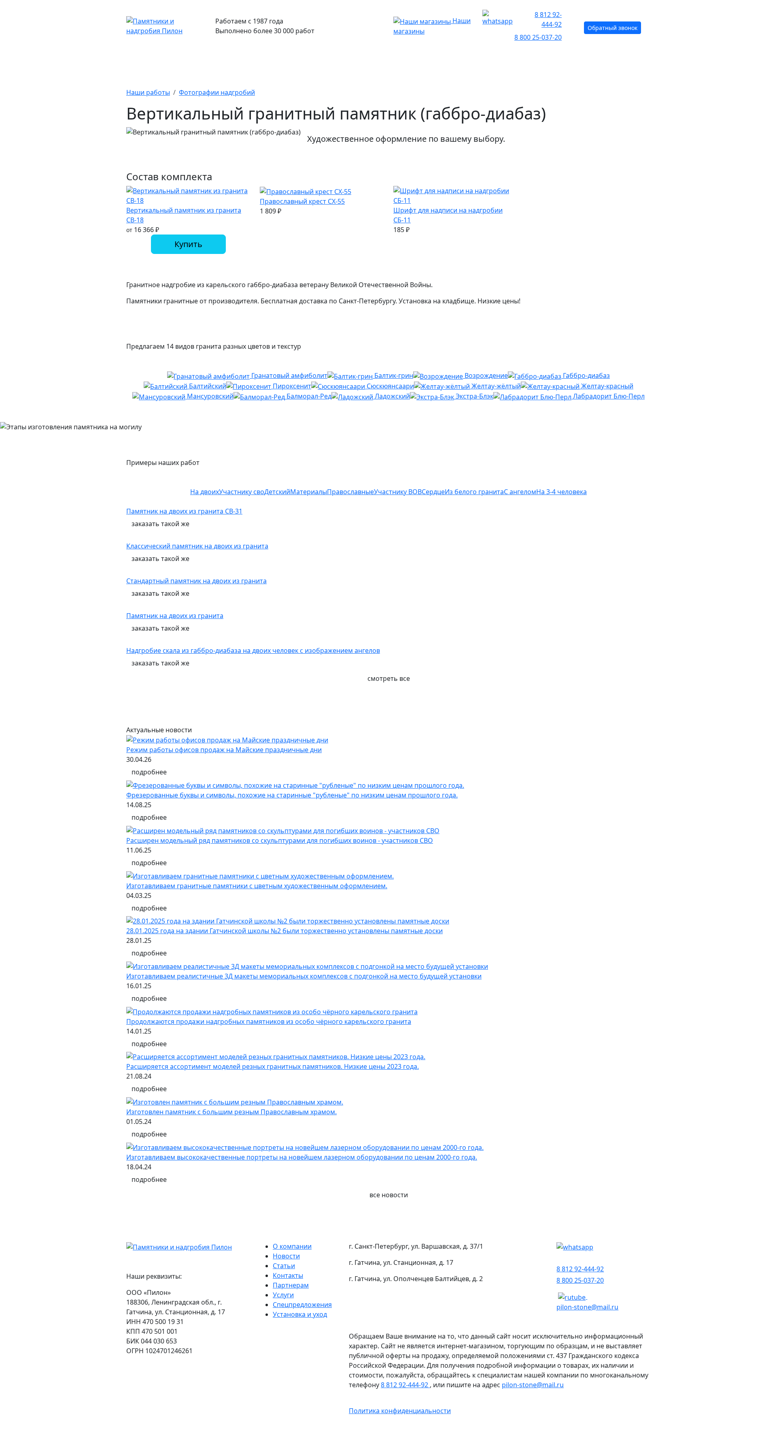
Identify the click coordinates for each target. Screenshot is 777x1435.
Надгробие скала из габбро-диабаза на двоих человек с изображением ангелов (253, 650)
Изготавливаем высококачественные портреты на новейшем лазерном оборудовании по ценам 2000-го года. (301, 1157)
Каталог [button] (142, 63)
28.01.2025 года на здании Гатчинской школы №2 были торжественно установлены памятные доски (284, 930)
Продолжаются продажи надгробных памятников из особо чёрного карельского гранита (268, 1021)
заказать (160, 523)
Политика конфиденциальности (400, 1410)
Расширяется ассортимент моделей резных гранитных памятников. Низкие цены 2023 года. (272, 1066)
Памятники (217, 63)
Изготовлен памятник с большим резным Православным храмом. (231, 1111)
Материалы (362, 63)
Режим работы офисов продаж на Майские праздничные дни (224, 749)
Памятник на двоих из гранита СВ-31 (184, 511)
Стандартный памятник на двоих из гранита (196, 580)
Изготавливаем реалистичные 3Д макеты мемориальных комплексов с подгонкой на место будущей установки (304, 976)
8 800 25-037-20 (538, 37)
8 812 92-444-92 (548, 19)
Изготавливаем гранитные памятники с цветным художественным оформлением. (256, 885)
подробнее (149, 772)
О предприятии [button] (539, 63)
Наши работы (447, 63)
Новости (286, 1256)
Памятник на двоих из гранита (174, 615)
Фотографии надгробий (217, 92)
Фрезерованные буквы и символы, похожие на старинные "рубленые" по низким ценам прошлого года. (292, 795)
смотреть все (388, 678)
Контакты (629, 63)
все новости (388, 1194)
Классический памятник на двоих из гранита (197, 546)
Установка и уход (300, 1314)
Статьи (284, 1265)
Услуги (283, 1294)
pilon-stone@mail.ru (587, 1307)
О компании (292, 1246)
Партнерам (291, 1285)
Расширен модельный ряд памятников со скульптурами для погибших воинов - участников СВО (279, 840)
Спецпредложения (302, 1304)
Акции (289, 63)
